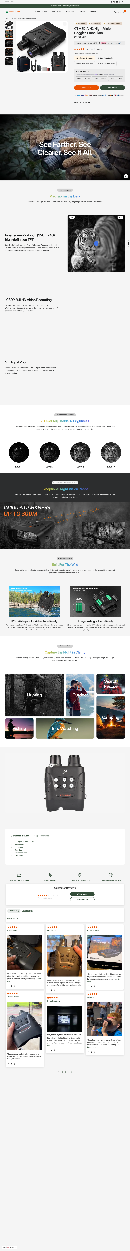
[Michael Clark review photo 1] (64, 956)
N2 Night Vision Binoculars (84, 58)
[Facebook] (111, 2)
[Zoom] (64, 23)
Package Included (21, 836)
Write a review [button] (82, 894)
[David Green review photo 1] (24, 952)
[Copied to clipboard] (89, 102)
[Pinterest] (119, 2)
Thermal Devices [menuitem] (40, 12)
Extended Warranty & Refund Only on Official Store (65, 5)
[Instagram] (114, 2)
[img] (12, 927)
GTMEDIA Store (9, 2)
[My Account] (119, 12)
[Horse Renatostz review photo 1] (64, 1019)
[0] (123, 12)
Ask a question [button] (82, 899)
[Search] (115, 12)
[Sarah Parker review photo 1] (104, 1019)
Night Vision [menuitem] (57, 12)
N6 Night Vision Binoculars (106, 63)
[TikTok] (122, 2)
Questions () (27, 911)
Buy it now (112, 88)
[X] (83, 102)
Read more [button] (91, 1047)
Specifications (42, 836)
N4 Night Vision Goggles (105, 58)
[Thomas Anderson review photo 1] (24, 1025)
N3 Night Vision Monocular (84, 63)
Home (6, 18)
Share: (76, 102)
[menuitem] (10, 2)
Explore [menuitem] (82, 12)
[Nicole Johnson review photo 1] (104, 953)
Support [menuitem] (93, 12)
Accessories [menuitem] (71, 12)
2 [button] (62, 1072)
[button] (79, 49)
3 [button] (65, 1072)
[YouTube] (116, 2)
